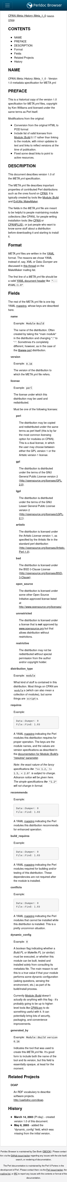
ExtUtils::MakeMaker (25, 201)
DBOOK (47, 1151)
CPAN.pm (36, 1007)
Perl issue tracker (54, 1169)
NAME (18, 37)
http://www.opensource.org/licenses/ (40, 607)
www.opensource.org (31, 628)
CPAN (11, 20)
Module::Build (22, 137)
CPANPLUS (15, 224)
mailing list (5, 1173)
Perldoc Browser (47, 5)
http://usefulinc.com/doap (28, 1100)
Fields (17, 53)
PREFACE (20, 41)
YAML (50, 253)
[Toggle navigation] (7, 5)
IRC (15, 1173)
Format (18, 49)
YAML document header (31, 281)
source (50, 15)
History (18, 61)
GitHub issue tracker (20, 1155)
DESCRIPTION (23, 45)
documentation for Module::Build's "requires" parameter (36, 756)
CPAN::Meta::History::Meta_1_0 (27, 15)
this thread (29, 266)
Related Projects (24, 57)
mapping (21, 306)
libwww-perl (25, 350)
